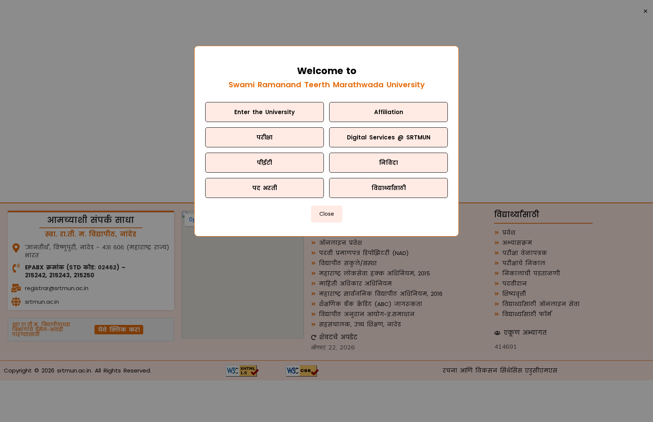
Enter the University (264, 112)
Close (326, 214)
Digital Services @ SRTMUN (388, 137)
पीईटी (264, 163)
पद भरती (264, 188)
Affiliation (388, 112)
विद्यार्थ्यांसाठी (388, 188)
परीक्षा (264, 137)
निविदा (388, 163)
